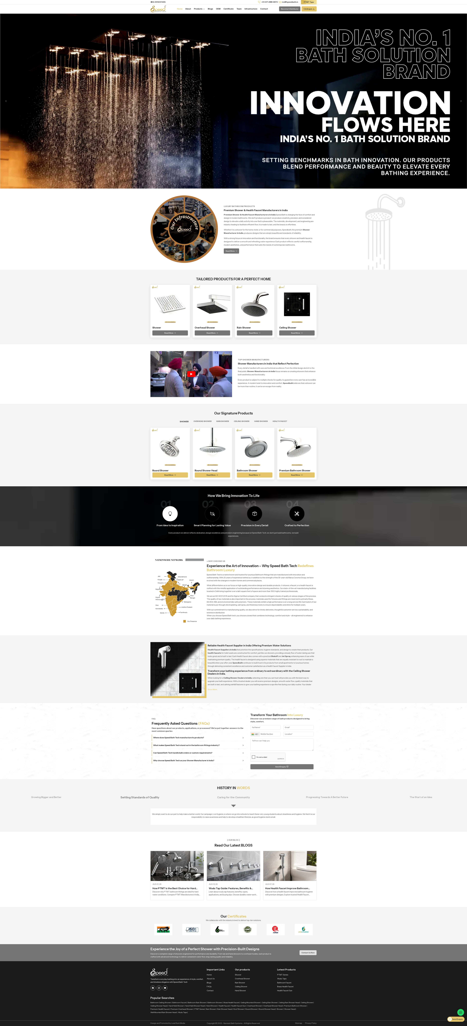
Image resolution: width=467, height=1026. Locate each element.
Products (198, 9)
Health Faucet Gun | (239, 1006)
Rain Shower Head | (225, 1009)
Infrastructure (251, 9)
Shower (238, 975)
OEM (218, 9)
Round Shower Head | (267, 1009)
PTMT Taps (309, 2)
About (188, 9)
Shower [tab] (184, 421)
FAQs (209, 986)
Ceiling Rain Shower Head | (289, 1002)
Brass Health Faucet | (232, 1002)
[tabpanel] (233, 452)
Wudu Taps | (183, 1012)
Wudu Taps (282, 978)
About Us (211, 978)
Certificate (229, 9)
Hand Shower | (212, 1006)
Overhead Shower (242, 978)
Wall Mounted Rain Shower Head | (163, 1012)
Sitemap (298, 1023)
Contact (264, 9)
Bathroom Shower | (215, 1002)
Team (239, 9)
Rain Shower (240, 982)
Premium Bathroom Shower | (295, 1006)
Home (179, 9)
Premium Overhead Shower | (182, 1009)
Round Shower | (251, 1009)
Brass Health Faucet (285, 986)
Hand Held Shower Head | (195, 1006)
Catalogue (308, 9)
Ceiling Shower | (307, 1002)
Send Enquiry (280, 767)
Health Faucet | (224, 1006)
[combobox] (255, 734)
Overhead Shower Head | (273, 1006)
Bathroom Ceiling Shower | (161, 1002)
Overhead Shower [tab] (202, 421)
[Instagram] (159, 988)
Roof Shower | (239, 1009)
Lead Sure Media (178, 1023)
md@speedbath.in (290, 2)
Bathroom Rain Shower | (197, 1002)
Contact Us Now (308, 953)
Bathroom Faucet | (179, 1002)
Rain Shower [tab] (222, 421)
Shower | (280, 1009)
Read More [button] (230, 251)
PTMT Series (282, 975)
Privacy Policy (311, 1023)
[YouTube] (165, 988)
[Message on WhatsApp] (460, 1012)
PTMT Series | (199, 1009)
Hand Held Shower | (176, 1006)
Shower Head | (290, 1009)
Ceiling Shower (241, 986)
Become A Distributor (289, 9)
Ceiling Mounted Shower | (251, 1002)
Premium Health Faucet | (160, 1009)
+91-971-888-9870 (269, 2)
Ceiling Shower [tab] (241, 421)
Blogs (210, 9)
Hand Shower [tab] (261, 421)
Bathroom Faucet (284, 982)
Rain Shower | (211, 1009)
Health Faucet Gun (284, 990)
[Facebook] (152, 988)
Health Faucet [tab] (280, 421)
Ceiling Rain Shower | (270, 1002)
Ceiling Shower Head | (159, 1006)
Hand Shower (240, 990)
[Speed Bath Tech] (158, 8)
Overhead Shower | (255, 1006)
